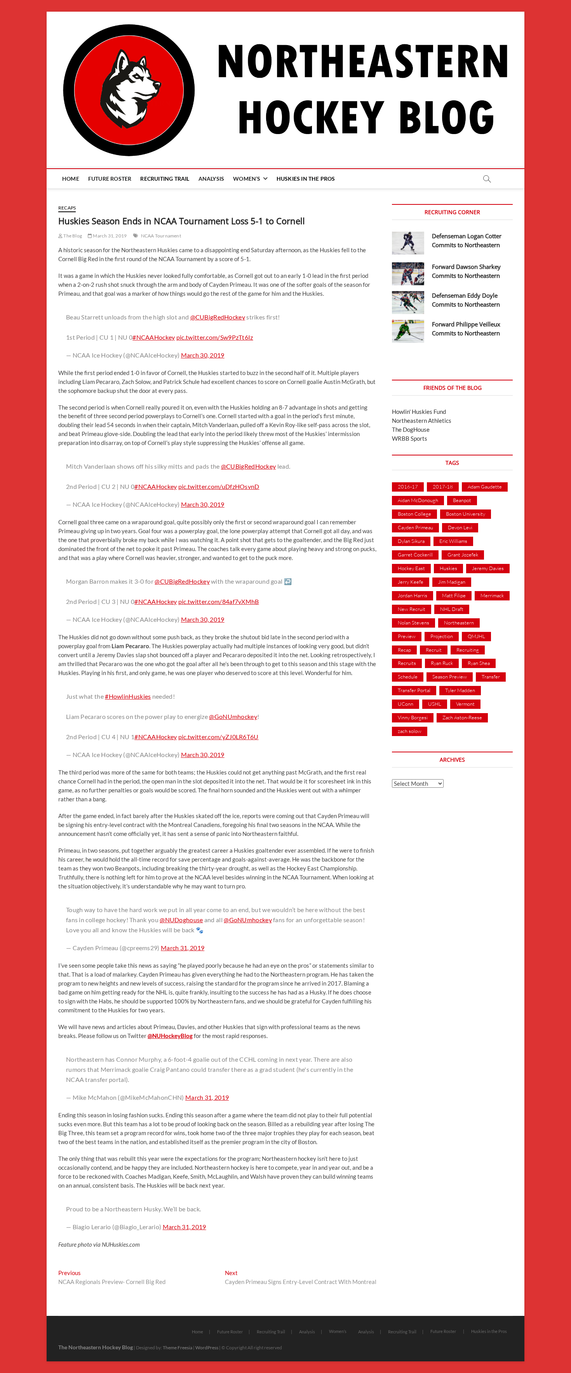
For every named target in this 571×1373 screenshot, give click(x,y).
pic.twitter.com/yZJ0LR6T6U (218, 736)
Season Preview (449, 676)
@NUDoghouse (181, 919)
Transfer (491, 676)
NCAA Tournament (161, 236)
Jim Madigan (451, 582)
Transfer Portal (414, 690)
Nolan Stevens (413, 622)
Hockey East (411, 568)
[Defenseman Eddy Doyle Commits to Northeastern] (408, 302)
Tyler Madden (460, 690)
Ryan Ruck (442, 663)
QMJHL (476, 636)
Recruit (434, 650)
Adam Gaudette (485, 486)
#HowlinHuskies (128, 696)
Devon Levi (460, 527)
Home (70, 178)
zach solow (409, 731)
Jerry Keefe (410, 582)
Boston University (465, 514)
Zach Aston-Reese (462, 717)
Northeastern (459, 622)
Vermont (465, 704)
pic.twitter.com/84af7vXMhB (218, 601)
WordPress (206, 1347)
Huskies (448, 568)
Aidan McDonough (418, 500)
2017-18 (443, 486)
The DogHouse (411, 429)
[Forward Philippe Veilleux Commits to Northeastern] (408, 331)
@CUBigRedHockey (217, 317)
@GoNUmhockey (233, 716)
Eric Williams (453, 541)
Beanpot (462, 500)
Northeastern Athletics (421, 420)
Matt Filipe (454, 595)
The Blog (72, 236)
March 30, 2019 (203, 355)
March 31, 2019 (109, 236)
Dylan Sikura (411, 541)
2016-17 (408, 486)
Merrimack (492, 595)
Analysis (211, 178)
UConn (405, 704)
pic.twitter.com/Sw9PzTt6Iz (214, 337)
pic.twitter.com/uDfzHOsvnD (218, 486)
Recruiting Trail (164, 178)
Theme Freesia (177, 1347)
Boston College (414, 514)
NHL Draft (451, 609)
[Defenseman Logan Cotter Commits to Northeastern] (408, 243)
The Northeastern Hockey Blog (95, 1347)
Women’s (246, 178)
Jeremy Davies (488, 568)
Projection (441, 636)
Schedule (408, 676)
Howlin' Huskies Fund (419, 411)
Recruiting (467, 650)
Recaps (67, 208)
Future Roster (110, 178)
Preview (407, 636)
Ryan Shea (479, 663)
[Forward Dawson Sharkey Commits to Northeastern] (408, 273)
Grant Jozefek (462, 554)
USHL (434, 704)
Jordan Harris (412, 595)
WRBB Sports (409, 438)
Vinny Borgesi (413, 717)
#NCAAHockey (153, 337)
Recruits (407, 663)
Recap (404, 650)
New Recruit (411, 609)
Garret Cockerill (415, 554)
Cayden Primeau (415, 527)
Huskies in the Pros (306, 178)
